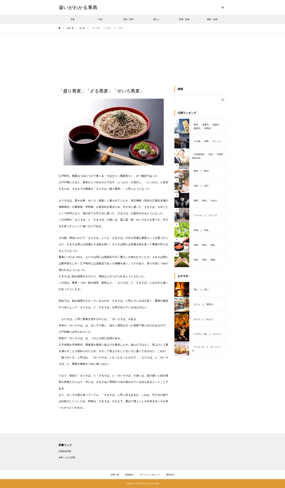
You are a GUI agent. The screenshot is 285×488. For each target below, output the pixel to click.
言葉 (73, 19)
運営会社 (170, 474)
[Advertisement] (142, 55)
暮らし (156, 19)
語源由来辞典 (65, 451)
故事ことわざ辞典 (67, 457)
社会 (100, 19)
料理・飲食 (184, 19)
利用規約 (129, 474)
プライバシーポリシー (149, 474)
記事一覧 (115, 474)
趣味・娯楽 (212, 19)
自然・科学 (128, 19)
